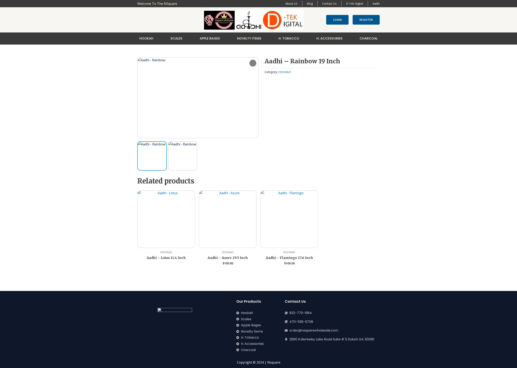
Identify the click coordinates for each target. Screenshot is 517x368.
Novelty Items (249, 38)
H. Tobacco (288, 38)
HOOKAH (146, 38)
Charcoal (369, 38)
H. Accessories (329, 38)
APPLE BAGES (210, 38)
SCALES (176, 38)
